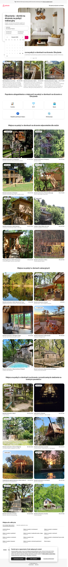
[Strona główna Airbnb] (6, 5)
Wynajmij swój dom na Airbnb (56, 5)
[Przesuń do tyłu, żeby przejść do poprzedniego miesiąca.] (7, 37)
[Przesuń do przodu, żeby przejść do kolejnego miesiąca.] (22, 37)
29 (20, 53)
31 (7, 56)
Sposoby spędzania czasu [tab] (22, 525)
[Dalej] (36, 58)
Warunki (36, 564)
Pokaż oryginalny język (47, 1)
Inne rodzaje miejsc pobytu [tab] (8, 525)
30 (22, 53)
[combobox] (16, 29)
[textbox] (11, 33)
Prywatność (31, 564)
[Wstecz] (31, 58)
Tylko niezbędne (33, 558)
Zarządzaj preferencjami (48, 558)
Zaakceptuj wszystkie (18, 558)
